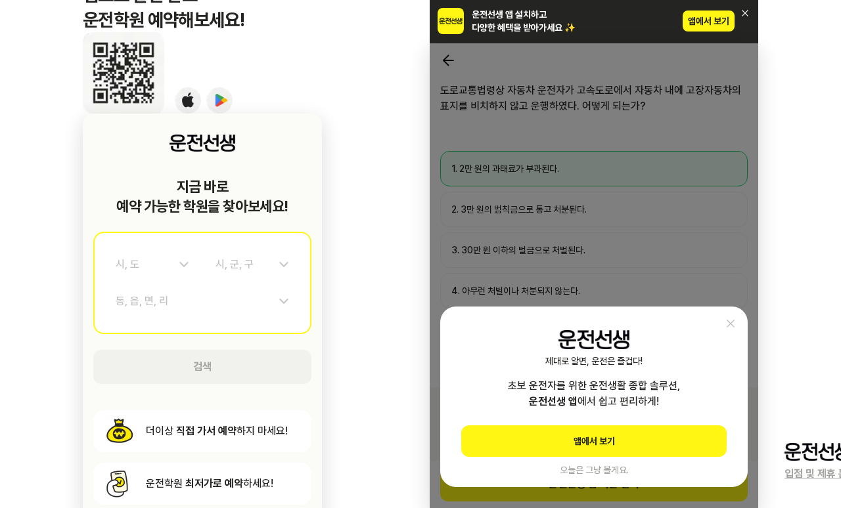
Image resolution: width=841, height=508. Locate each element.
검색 (202, 366)
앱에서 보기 (708, 21)
